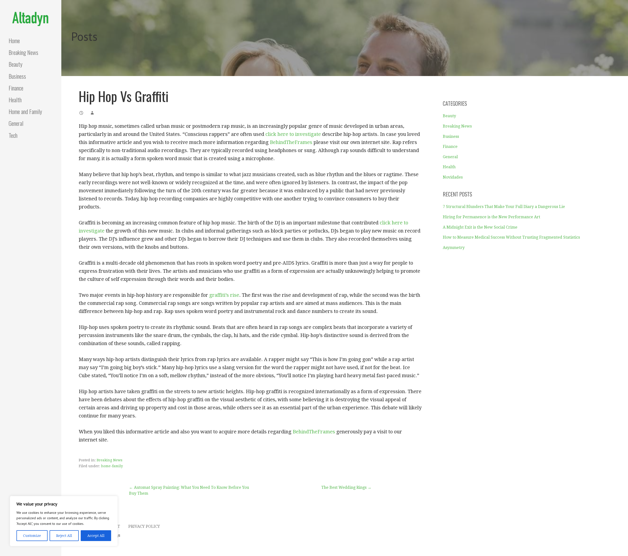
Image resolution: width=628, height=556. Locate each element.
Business (17, 76)
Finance (16, 87)
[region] (64, 521)
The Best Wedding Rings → (346, 487)
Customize (32, 536)
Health (15, 99)
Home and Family (25, 111)
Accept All (96, 536)
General (16, 123)
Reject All (64, 536)
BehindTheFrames (291, 142)
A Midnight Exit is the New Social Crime (480, 227)
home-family (112, 466)
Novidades (453, 177)
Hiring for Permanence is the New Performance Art (491, 217)
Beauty (15, 64)
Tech (13, 135)
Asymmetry (454, 247)
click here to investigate (293, 134)
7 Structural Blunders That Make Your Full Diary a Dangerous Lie (504, 206)
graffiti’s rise (224, 295)
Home (14, 40)
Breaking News (23, 52)
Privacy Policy (144, 526)
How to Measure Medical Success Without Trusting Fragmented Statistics (511, 237)
